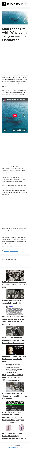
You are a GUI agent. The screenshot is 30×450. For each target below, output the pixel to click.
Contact (20, 447)
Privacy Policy (15, 447)
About (9, 447)
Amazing (6, 251)
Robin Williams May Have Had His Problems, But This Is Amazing (14, 358)
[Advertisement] (15, 59)
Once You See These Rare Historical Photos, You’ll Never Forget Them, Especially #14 (14, 340)
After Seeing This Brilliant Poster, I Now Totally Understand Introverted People (14, 435)
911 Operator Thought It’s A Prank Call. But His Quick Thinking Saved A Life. (12, 377)
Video (16, 251)
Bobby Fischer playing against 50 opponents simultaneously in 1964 (14, 284)
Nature (12, 251)
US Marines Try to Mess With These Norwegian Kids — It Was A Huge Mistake (14, 396)
